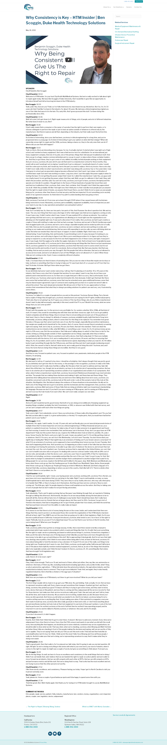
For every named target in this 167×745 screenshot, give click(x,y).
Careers (129, 7)
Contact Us (138, 7)
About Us (106, 7)
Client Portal (139, 1)
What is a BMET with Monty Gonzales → (96, 707)
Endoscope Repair (121, 40)
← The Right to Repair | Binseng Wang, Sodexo (43, 707)
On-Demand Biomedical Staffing (127, 32)
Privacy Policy (43, 742)
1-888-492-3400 (128, 1)
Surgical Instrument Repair (124, 43)
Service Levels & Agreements (124, 715)
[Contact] (55, 734)
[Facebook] (59, 734)
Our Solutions (117, 7)
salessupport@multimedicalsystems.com (133, 742)
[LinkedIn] (50, 734)
